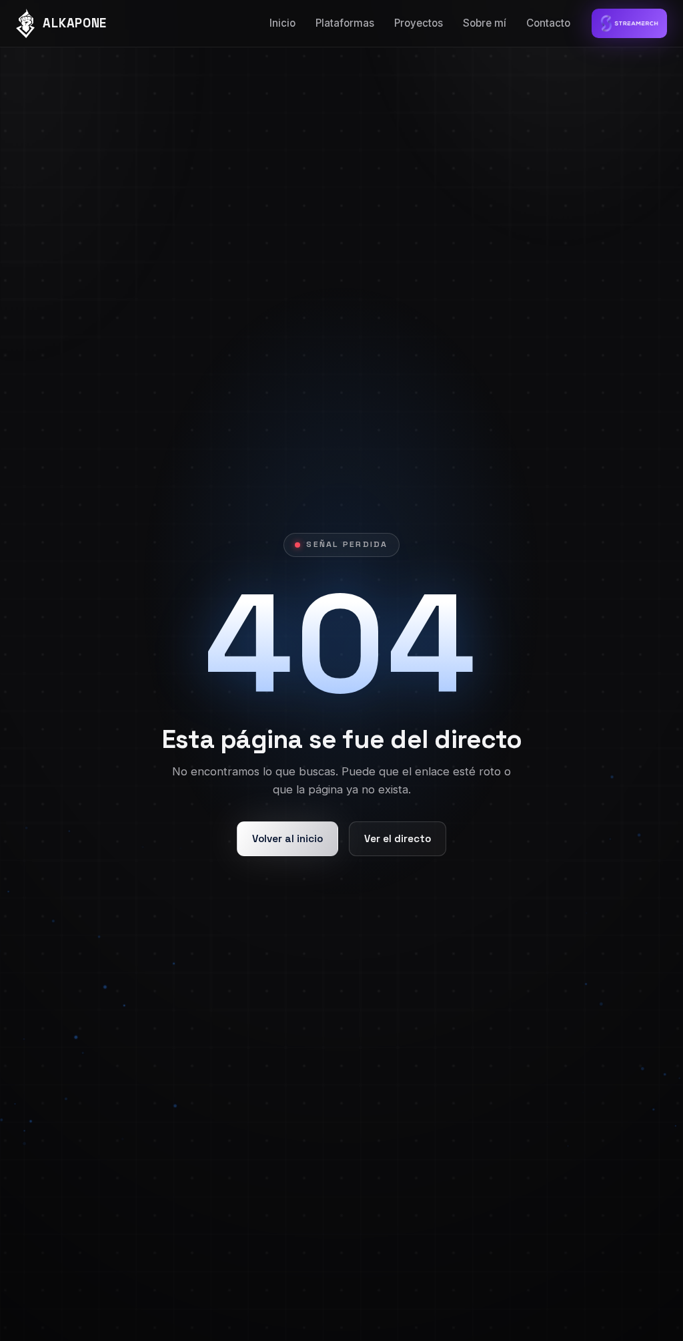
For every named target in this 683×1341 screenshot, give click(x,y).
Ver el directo (397, 838)
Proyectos (418, 23)
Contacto (548, 23)
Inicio (282, 23)
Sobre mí (484, 23)
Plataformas (344, 23)
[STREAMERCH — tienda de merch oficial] (629, 23)
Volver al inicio (287, 838)
